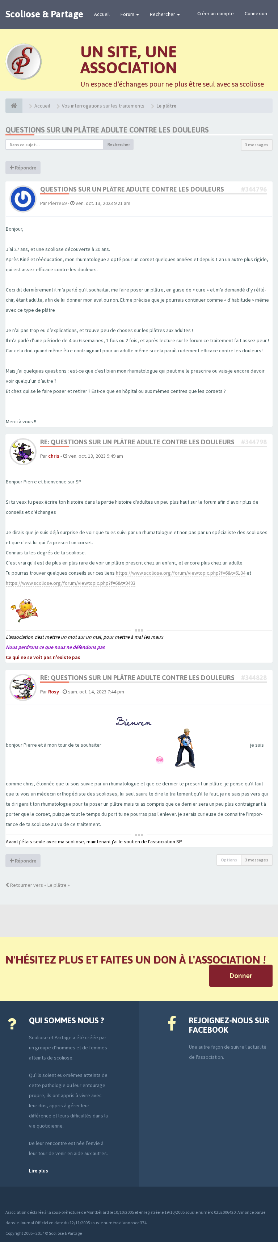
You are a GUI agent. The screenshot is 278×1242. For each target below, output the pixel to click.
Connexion (256, 13)
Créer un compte (215, 13)
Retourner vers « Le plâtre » (39, 885)
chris (53, 456)
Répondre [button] (25, 167)
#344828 (254, 677)
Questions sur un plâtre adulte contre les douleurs (107, 130)
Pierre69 (57, 203)
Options (229, 860)
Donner (240, 975)
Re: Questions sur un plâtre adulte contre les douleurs (137, 442)
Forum (128, 14)
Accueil (102, 14)
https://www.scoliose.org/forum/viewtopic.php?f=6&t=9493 (70, 583)
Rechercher (163, 14)
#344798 (254, 442)
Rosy (53, 691)
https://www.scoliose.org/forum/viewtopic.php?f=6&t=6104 (180, 573)
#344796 (254, 189)
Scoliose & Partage (44, 14)
